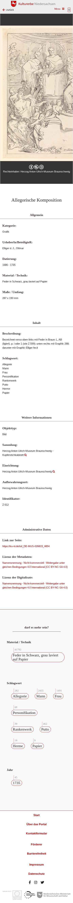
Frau (58, 696)
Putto (45, 729)
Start (36, 815)
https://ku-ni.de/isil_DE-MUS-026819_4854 (26, 546)
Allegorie (20, 696)
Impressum (36, 864)
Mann (40, 696)
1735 (16, 783)
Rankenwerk (22, 729)
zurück (10, 9)
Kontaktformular (36, 833)
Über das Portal (36, 824)
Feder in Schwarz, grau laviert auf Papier (35, 657)
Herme (18, 746)
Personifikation (24, 713)
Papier (37, 746)
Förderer (36, 844)
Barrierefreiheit (36, 853)
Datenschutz (36, 873)
